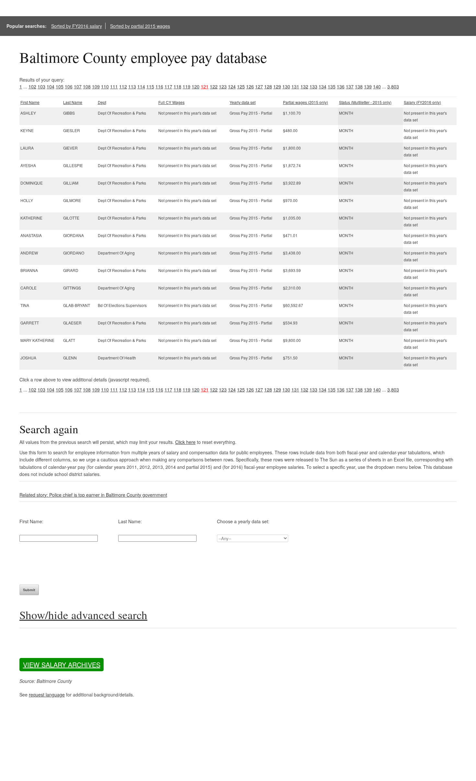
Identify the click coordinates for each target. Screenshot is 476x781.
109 (96, 86)
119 (186, 86)
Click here (185, 442)
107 (78, 86)
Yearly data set (242, 102)
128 (268, 86)
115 (150, 86)
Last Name (72, 102)
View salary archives (61, 664)
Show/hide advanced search (83, 614)
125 (241, 86)
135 (331, 86)
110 (105, 86)
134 (322, 86)
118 (177, 86)
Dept (102, 102)
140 (377, 86)
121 (205, 86)
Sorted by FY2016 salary (76, 26)
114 (141, 86)
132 (304, 86)
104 (50, 86)
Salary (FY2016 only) (422, 102)
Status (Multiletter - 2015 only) (365, 102)
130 (286, 86)
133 (313, 86)
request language (47, 694)
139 (368, 86)
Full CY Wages (171, 102)
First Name (30, 102)
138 (359, 86)
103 (41, 86)
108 (87, 86)
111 (114, 86)
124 (232, 86)
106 (69, 86)
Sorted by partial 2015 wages (140, 26)
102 (32, 86)
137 (350, 86)
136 (341, 86)
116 (159, 86)
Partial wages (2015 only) (305, 102)
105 (59, 86)
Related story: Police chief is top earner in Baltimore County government (93, 495)
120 (195, 86)
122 (214, 86)
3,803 (393, 86)
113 (132, 86)
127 (259, 86)
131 (295, 86)
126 (250, 86)
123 (223, 86)
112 (123, 86)
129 (277, 86)
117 (168, 86)
